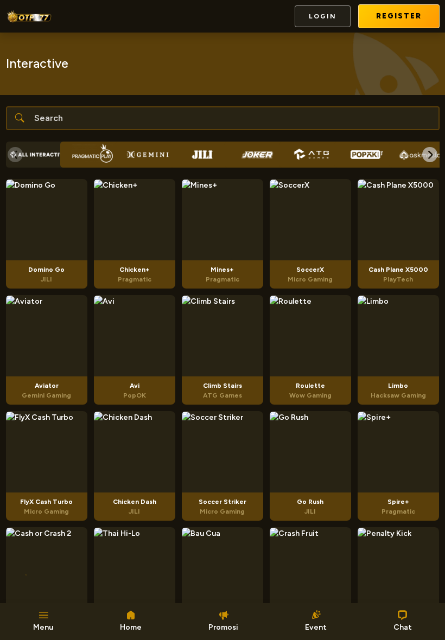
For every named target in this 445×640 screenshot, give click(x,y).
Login (322, 16)
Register (399, 16)
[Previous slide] (15, 154)
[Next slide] (429, 154)
